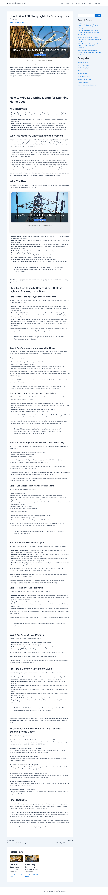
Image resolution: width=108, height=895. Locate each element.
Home (61, 3)
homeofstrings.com (16, 3)
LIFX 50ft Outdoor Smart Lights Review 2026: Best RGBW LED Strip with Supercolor (89, 46)
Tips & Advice (76, 3)
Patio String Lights (83, 82)
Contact (97, 3)
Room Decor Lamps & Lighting (87, 85)
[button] (92, 3)
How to (80, 71)
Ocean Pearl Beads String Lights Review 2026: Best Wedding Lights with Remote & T (89, 52)
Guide (67, 3)
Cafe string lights (83, 62)
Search (79, 12)
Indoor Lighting (82, 73)
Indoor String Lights (15, 874)
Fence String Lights (83, 65)
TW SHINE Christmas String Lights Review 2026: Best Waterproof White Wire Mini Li (89, 32)
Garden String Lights (84, 68)
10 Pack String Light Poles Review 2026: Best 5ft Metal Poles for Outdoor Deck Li (89, 39)
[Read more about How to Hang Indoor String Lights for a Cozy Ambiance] (32, 858)
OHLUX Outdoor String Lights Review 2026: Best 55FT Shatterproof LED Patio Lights (89, 26)
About (89, 3)
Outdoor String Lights (84, 79)
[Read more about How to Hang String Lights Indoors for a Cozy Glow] (16, 858)
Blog (83, 3)
